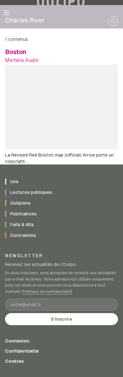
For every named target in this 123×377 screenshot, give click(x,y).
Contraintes (23, 235)
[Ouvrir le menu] (6, 12)
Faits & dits (22, 224)
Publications (23, 213)
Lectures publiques (31, 192)
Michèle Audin (21, 60)
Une (14, 181)
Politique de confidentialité (47, 291)
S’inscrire (61, 319)
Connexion (17, 340)
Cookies (14, 361)
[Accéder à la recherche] (113, 21)
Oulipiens (20, 203)
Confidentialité (22, 351)
